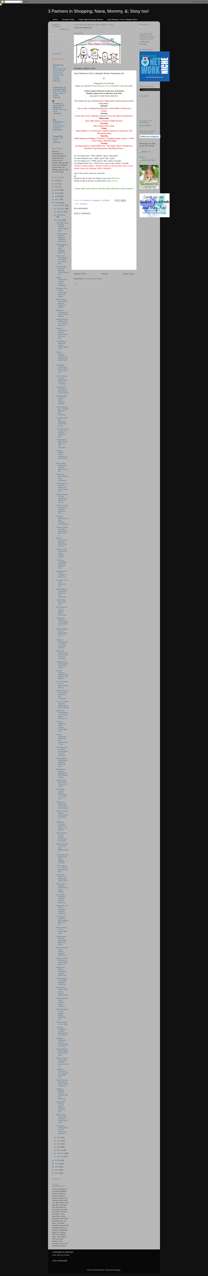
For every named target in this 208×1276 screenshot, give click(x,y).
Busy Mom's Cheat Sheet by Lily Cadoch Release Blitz (62, 991)
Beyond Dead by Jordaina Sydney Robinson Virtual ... (61, 303)
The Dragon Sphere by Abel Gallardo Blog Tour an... (62, 920)
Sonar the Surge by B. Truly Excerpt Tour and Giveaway (62, 655)
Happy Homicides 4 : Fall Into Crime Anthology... (62, 281)
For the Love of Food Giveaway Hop (62, 583)
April (59, 1147)
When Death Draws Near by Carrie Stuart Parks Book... (62, 1119)
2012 (57, 1170)
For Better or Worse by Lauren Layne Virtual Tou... (62, 345)
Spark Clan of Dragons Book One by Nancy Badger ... (62, 888)
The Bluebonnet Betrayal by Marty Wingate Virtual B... (62, 859)
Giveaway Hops (68, 19)
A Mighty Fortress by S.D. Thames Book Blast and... (62, 1073)
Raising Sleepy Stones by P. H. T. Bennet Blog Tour (62, 322)
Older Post (128, 274)
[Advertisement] (92, 301)
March (59, 1150)
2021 (57, 187)
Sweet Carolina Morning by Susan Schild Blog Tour (62, 961)
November (61, 209)
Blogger (117, 1270)
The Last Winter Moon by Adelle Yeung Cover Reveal (62, 704)
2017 (57, 199)
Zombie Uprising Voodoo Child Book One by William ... (62, 674)
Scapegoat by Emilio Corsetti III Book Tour (61, 574)
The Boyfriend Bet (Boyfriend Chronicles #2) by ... (61, 422)
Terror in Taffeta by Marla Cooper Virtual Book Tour (61, 726)
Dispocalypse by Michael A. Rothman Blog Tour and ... (62, 762)
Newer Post (80, 274)
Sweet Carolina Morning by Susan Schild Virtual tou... (62, 1083)
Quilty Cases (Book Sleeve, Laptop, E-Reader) (59, 93)
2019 (57, 193)
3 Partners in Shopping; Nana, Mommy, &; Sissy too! (98, 11)
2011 (57, 1173)
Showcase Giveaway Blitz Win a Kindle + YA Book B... (61, 826)
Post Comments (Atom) (93, 279)
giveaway (83, 204)
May (59, 1144)
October (60, 212)
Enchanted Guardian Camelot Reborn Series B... (61, 898)
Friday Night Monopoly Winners (90, 19)
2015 (57, 1160)
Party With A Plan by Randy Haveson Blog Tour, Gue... (61, 1107)
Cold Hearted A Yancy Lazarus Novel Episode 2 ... (62, 1002)
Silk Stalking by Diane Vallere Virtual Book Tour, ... (62, 1052)
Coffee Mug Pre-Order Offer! (61, 602)
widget (66, 29)
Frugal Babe (58, 136)
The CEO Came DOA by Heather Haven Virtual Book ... (62, 227)
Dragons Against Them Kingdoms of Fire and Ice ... (62, 455)
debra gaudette (145, 125)
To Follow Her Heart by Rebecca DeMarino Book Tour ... (62, 238)
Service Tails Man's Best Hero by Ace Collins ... (61, 783)
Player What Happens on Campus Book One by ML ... (62, 467)
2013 (57, 1167)
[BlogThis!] (118, 200)
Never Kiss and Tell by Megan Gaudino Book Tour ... (62, 951)
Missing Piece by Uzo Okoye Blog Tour (61, 930)
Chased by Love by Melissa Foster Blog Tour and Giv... (61, 794)
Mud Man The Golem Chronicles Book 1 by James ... (61, 292)
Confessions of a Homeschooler (59, 88)
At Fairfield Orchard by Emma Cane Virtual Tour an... (62, 369)
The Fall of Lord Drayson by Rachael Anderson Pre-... (62, 509)
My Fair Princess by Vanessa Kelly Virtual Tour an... (61, 542)
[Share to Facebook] (122, 200)
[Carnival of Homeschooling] (149, 188)
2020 (57, 190)
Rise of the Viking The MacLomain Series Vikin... (62, 878)
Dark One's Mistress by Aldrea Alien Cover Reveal (62, 805)
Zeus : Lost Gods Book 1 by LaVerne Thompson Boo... (62, 259)
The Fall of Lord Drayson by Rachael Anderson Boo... (62, 433)
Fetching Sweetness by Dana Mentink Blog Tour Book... (62, 1031)
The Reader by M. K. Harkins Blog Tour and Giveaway (62, 411)
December (61, 205)
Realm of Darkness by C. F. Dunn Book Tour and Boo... (62, 644)
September (61, 215)
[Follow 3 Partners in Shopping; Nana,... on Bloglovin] (150, 138)
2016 (57, 203)
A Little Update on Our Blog (61, 1023)
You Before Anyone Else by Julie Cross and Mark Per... (62, 1130)
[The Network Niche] (155, 81)
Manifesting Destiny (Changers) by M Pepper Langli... (62, 773)
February (60, 1153)
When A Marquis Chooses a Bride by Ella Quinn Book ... (62, 357)
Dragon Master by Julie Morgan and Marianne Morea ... (62, 498)
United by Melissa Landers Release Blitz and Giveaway (62, 1094)
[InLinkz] (75, 176)
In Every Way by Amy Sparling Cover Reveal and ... (62, 270)
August (60, 220)
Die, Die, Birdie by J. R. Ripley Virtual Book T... (62, 684)
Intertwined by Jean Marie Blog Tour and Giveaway (61, 593)
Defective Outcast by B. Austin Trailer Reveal (62, 313)
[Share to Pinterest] (125, 200)
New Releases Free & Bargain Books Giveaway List (61, 1014)
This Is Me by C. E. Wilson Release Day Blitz (62, 869)
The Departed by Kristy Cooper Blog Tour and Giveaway (62, 751)
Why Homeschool (58, 121)
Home (55, 19)
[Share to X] (120, 200)
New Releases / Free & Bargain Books (122, 19)
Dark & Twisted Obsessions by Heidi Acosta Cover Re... (62, 1062)
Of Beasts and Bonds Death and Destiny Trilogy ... (62, 665)
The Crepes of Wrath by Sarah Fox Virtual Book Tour (61, 487)
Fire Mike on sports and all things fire (58, 105)
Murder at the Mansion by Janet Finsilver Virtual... (61, 553)
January (60, 1156)
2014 (57, 1164)
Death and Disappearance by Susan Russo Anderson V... (62, 714)
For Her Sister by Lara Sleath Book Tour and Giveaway (61, 380)
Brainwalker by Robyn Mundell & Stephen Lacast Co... (62, 909)
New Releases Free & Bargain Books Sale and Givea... (61, 837)
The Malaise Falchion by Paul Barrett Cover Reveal (62, 390)
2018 (57, 196)
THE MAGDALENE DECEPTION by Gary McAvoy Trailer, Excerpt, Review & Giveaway (59, 74)
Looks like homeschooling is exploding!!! (59, 126)
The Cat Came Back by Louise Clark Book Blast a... (62, 815)
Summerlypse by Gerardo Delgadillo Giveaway (61, 981)
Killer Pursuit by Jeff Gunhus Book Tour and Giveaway (62, 694)
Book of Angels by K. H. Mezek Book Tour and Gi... (62, 633)
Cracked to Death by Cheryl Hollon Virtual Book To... (62, 622)
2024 (57, 180)
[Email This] (115, 200)
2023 (57, 184)
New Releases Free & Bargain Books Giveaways (61, 611)
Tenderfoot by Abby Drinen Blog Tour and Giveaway (62, 443)
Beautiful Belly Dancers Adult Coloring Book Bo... (61, 400)
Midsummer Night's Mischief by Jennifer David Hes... (61, 971)
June (59, 1141)
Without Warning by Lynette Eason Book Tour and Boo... (61, 333)
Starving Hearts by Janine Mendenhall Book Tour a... (62, 531)
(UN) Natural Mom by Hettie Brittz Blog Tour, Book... (61, 940)
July (58, 1137)
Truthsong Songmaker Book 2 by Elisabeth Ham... (61, 564)
